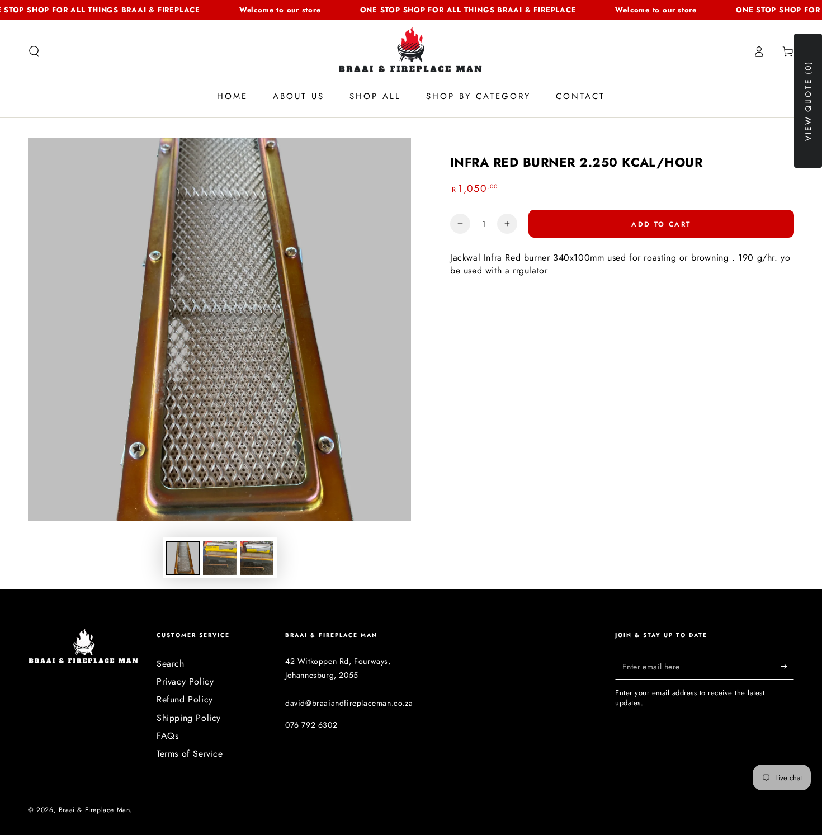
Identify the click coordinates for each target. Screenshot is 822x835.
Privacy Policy (185, 681)
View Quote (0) (808, 100)
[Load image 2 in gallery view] (220, 558)
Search (171, 663)
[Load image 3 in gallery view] (256, 558)
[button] (34, 51)
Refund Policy (185, 699)
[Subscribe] (787, 666)
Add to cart (661, 224)
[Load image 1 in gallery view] (183, 558)
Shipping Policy (189, 717)
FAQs (167, 735)
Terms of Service (190, 753)
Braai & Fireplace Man (94, 810)
